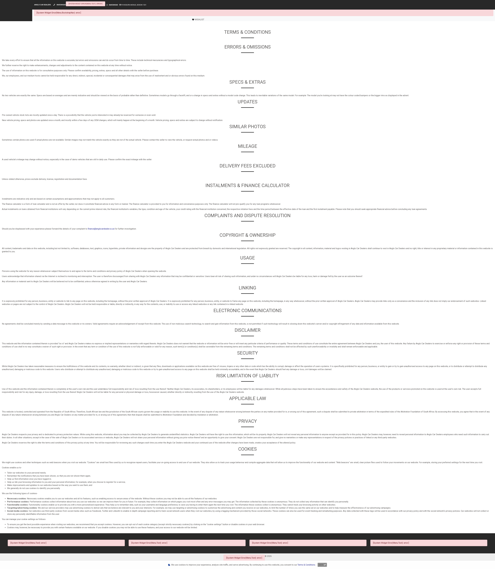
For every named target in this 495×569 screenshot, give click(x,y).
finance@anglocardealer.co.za (101, 229)
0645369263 (61, 5)
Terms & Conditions (306, 565)
